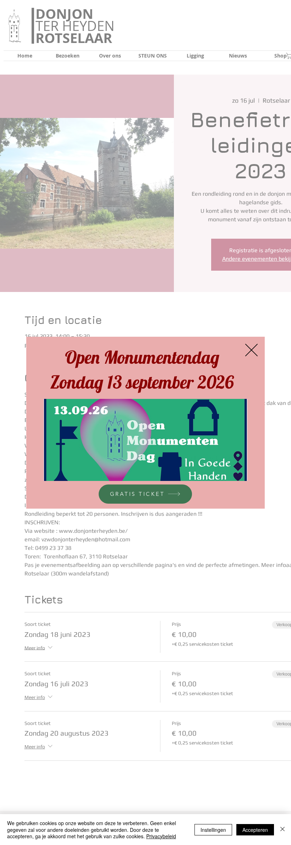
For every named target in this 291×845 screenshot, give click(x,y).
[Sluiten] (282, 829)
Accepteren (255, 829)
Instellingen (213, 829)
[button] (251, 350)
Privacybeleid (161, 836)
